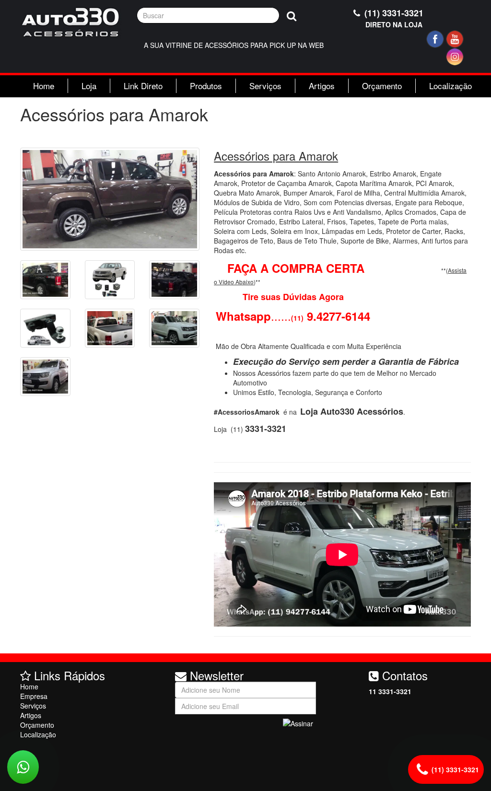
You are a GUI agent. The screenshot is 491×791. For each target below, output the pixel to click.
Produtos (206, 86)
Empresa (33, 696)
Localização (450, 86)
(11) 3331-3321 (392, 18)
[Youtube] (455, 39)
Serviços (265, 86)
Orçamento (382, 86)
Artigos (322, 86)
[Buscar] (291, 16)
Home (43, 86)
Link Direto (143, 86)
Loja (89, 86)
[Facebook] (435, 39)
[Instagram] (455, 57)
